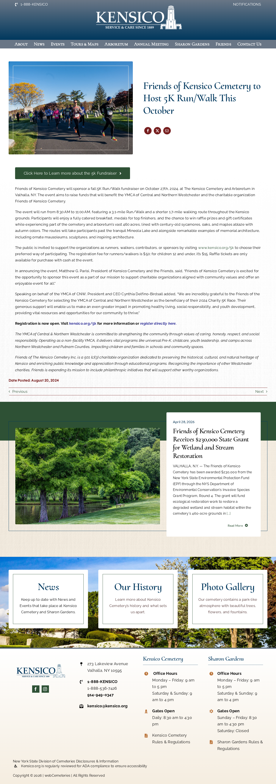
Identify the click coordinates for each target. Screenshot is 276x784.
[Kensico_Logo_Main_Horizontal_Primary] (40, 663)
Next (259, 391)
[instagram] (45, 689)
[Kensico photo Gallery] (227, 599)
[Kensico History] (138, 599)
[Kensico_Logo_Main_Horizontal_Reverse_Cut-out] (138, 3)
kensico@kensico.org (107, 706)
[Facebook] (148, 130)
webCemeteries (57, 775)
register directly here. (158, 323)
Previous (19, 391)
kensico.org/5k (82, 323)
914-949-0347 (100, 694)
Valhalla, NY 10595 (104, 670)
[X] (157, 130)
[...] (228, 514)
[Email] (167, 130)
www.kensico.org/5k (216, 247)
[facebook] (35, 689)
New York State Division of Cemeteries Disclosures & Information (65, 761)
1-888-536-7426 (102, 688)
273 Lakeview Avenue (107, 663)
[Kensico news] (48, 599)
